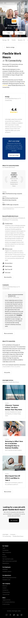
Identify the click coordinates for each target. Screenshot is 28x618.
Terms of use (5, 594)
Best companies (6, 552)
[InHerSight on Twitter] (14, 615)
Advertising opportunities (9, 577)
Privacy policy (6, 592)
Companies (5, 550)
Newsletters (5, 563)
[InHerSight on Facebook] (10, 615)
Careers (4, 588)
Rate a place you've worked (9, 561)
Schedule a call (6, 579)
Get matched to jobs (7, 559)
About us (4, 585)
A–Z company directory (8, 602)
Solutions (5, 569)
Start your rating (13, 155)
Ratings (5, 40)
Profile (14, 40)
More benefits (8, 277)
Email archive (6, 604)
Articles (4, 556)
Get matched (19, 28)
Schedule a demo (6, 571)
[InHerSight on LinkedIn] (18, 615)
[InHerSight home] (10, 3)
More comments (8, 333)
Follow (21, 33)
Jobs (3, 548)
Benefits (21, 40)
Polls (3, 554)
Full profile (7, 372)
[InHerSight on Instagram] (21, 615)
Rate (9, 33)
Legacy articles (6, 600)
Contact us (5, 590)
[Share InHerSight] (6, 615)
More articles (7, 491)
